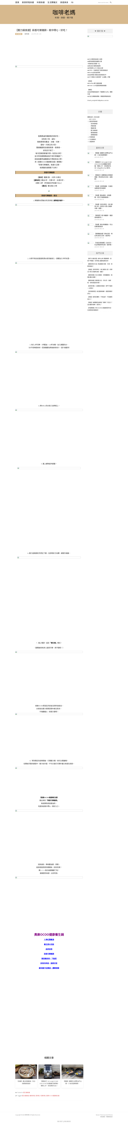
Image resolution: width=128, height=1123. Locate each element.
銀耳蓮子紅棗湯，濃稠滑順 (49, 968)
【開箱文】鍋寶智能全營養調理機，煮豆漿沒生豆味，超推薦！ (103, 177)
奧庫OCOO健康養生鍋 (52, 1096)
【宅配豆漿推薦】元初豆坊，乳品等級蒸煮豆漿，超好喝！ (103, 244)
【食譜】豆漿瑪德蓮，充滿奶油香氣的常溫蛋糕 (103, 187)
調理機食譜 (94, 135)
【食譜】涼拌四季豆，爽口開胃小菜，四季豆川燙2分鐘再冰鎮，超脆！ (103, 206)
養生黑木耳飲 (49, 944)
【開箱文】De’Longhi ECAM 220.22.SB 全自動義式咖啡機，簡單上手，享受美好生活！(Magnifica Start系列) (103, 165)
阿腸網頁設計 (109, 1117)
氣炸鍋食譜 (94, 123)
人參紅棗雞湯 (49, 939)
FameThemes (109, 1115)
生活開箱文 (52, 2)
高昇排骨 (49, 949)
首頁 (17, 2)
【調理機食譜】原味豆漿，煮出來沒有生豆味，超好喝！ (103, 235)
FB (72, 2)
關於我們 (60, 1121)
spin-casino (92, 119)
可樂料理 (42, 1096)
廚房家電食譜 (28, 2)
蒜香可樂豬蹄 (49, 954)
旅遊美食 (64, 2)
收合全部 (96, 117)
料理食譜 (41, 2)
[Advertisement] (49, 51)
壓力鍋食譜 (18, 34)
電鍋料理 (93, 128)
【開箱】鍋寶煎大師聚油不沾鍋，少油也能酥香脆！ (103, 154)
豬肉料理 (32, 1096)
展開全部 (90, 117)
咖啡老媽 (64, 12)
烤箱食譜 (93, 126)
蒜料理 (37, 1096)
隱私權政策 (67, 1121)
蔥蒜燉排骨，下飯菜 (49, 958)
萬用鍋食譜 (94, 132)
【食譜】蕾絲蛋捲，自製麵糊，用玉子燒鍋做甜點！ (102, 196)
